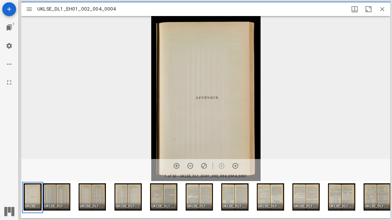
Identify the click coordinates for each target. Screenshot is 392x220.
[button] (33, 197)
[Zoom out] (190, 166)
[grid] (205, 199)
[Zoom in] (176, 166)
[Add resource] (9, 9)
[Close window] (382, 9)
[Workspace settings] (9, 46)
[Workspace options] (9, 64)
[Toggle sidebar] (29, 9)
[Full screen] (9, 82)
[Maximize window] (368, 9)
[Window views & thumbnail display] (355, 9)
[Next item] (235, 166)
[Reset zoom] (204, 166)
